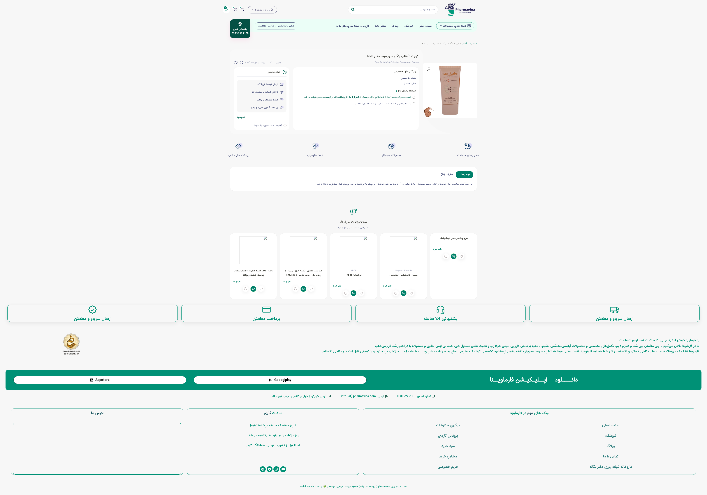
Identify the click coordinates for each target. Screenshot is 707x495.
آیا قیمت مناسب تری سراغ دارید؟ (268, 125)
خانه (475, 44)
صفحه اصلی (425, 26)
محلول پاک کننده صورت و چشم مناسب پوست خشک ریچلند (253, 273)
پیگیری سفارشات (448, 425)
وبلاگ (395, 26)
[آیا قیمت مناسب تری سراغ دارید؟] (285, 125)
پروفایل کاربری (448, 436)
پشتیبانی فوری (240, 29)
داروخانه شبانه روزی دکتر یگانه (352, 26)
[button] (428, 69)
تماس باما (380, 26)
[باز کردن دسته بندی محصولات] (441, 26)
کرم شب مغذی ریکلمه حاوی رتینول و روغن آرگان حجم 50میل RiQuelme (303, 273)
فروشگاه (408, 26)
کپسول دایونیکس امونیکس (403, 275)
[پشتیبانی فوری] (240, 24)
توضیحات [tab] (464, 174)
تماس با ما (610, 456)
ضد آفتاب (466, 44)
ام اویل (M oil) (353, 275)
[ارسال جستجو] (353, 10)
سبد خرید (448, 446)
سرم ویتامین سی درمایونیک (453, 238)
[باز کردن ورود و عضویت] (252, 9)
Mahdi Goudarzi (308, 486)
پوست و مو (260, 62)
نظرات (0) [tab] (447, 174)
